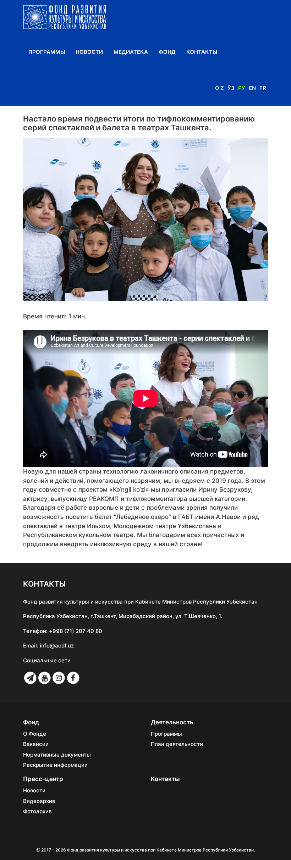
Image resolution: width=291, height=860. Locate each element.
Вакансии (36, 744)
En (252, 88)
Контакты (201, 52)
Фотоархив (37, 811)
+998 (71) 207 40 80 (75, 631)
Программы (46, 52)
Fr (262, 88)
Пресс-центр (43, 778)
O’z (219, 88)
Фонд (167, 52)
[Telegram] (30, 678)
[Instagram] (59, 678)
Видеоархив (39, 801)
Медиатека (131, 52)
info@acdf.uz (57, 645)
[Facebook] (73, 678)
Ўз (231, 88)
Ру (241, 88)
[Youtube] (44, 678)
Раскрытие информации (55, 765)
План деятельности (177, 744)
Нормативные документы (57, 755)
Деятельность (172, 722)
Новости (89, 52)
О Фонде (34, 734)
